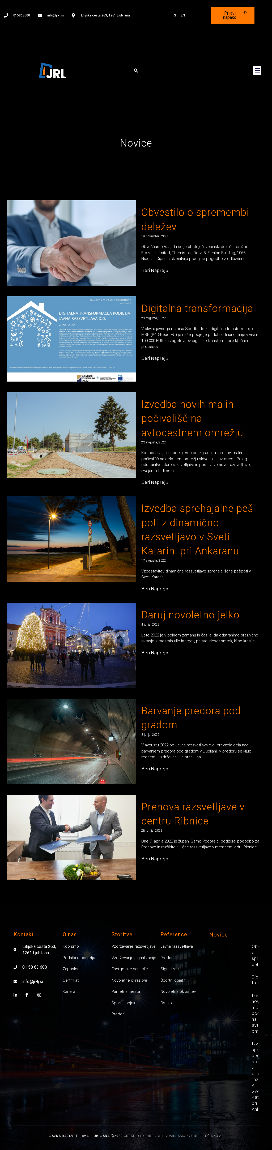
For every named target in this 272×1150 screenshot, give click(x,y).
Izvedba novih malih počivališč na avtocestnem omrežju (192, 418)
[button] (136, 70)
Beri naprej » (154, 270)
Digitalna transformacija (197, 308)
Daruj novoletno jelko (190, 615)
